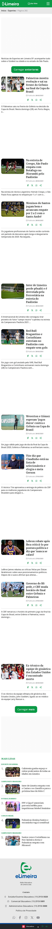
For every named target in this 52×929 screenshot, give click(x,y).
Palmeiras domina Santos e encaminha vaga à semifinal (35, 821)
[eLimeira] (26, 870)
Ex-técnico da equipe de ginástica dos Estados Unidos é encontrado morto (38, 672)
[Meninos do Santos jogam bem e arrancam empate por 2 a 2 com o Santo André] (12, 209)
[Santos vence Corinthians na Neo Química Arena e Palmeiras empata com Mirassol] (12, 841)
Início (3, 10)
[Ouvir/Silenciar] (46, 926)
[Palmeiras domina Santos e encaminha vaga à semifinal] (12, 823)
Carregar (26, 69)
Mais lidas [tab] (8, 758)
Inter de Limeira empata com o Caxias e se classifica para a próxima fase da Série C (36, 788)
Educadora (30, 926)
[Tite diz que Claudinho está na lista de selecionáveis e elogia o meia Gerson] (12, 461)
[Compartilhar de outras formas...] (41, 100)
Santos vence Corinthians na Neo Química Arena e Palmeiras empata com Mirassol (36, 841)
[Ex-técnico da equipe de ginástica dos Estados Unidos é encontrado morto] (12, 671)
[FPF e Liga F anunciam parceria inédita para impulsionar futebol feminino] (12, 806)
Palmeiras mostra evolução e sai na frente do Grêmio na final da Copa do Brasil (37, 85)
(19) (41, 896)
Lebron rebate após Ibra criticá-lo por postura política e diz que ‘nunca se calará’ (38, 548)
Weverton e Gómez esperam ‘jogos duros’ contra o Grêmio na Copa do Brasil (38, 423)
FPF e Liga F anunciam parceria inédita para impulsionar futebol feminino (36, 805)
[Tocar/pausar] (43, 926)
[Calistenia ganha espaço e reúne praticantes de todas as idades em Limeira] (12, 772)
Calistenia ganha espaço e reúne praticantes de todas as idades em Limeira (36, 771)
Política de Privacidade (26, 910)
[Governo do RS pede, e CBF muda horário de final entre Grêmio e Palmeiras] (12, 589)
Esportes (12, 10)
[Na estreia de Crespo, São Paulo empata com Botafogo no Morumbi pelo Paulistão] (12, 166)
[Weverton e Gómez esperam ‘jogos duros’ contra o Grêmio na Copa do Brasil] (12, 422)
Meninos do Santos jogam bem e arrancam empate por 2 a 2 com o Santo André (38, 210)
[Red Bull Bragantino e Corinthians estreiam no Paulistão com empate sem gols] (12, 336)
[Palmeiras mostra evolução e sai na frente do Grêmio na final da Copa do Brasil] (12, 84)
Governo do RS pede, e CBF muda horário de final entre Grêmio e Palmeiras (37, 590)
